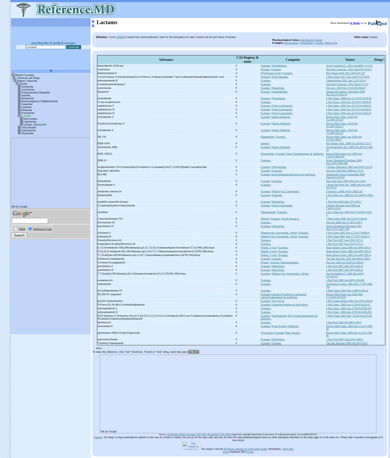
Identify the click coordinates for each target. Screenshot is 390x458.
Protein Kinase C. (290, 218)
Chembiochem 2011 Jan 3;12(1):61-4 (346, 80)
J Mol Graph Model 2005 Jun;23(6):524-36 (349, 300)
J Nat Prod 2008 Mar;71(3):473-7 (344, 201)
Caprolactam (306, 42)
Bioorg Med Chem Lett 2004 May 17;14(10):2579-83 (344, 296)
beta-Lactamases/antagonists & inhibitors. (293, 174)
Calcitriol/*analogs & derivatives (288, 294)
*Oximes (265, 69)
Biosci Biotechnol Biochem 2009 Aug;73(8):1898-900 (344, 162)
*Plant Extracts (279, 326)
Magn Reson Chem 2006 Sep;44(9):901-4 (348, 247)
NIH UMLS (201, 434)
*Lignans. (276, 258)
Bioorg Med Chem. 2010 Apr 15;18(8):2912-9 (342, 118)
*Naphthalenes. (279, 65)
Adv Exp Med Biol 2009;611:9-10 (344, 170)
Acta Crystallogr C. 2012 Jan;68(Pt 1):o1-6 (349, 65)
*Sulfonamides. (279, 91)
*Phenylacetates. (280, 76)
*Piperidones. (278, 98)
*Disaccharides (268, 212)
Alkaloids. (293, 326)
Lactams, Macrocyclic (325, 42)
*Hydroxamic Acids (270, 73)
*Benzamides (267, 136)
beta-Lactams (291, 42)
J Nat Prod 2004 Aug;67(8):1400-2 (344, 339)
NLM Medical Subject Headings (181, 434)
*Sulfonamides (279, 315)
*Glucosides (266, 332)
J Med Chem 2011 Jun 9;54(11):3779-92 (348, 76)
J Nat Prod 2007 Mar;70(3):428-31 (344, 266)
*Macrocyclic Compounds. (285, 191)
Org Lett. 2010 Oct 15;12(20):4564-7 (346, 87)
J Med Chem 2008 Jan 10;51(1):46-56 (346, 218)
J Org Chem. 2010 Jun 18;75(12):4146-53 (348, 105)
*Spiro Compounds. (282, 105)
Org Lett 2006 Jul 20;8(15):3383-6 (344, 262)
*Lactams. (276, 69)
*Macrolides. (278, 87)
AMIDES (121, 37)
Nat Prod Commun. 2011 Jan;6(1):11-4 (347, 84)
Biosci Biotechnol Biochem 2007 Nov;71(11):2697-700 (344, 227)
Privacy (250, 451)
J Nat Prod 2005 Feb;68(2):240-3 (344, 322)
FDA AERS (225, 434)
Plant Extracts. (293, 332)
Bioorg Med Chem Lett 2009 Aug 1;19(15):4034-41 (344, 155)
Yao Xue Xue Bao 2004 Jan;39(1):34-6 (346, 343)
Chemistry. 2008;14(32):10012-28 (344, 191)
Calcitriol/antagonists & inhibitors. (279, 297)
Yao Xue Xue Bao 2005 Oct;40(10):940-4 (348, 258)
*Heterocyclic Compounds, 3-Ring (278, 232)
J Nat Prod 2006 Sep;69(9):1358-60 (345, 280)
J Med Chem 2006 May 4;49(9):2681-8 (347, 290)
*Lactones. (277, 170)
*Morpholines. (279, 166)
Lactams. (265, 143)
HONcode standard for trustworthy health (245, 448)
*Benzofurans (267, 153)
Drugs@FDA (213, 434)
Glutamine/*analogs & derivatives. (289, 304)
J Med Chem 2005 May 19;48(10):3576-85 (349, 315)
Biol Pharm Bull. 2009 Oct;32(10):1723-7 (348, 143)
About (226, 451)
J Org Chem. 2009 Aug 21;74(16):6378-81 (349, 98)
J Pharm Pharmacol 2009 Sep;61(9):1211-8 (349, 166)
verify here (287, 448)
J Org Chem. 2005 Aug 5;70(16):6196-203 (349, 308)
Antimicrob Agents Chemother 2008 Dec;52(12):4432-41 (345, 93)
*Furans (264, 262)
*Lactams (265, 65)
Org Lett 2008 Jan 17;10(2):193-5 (344, 222)
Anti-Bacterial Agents (311, 39)
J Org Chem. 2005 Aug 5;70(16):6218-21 (348, 304)
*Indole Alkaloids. (281, 116)
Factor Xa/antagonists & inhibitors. (305, 153)
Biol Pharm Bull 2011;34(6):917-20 (345, 73)
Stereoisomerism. (289, 262)
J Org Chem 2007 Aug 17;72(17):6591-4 (348, 232)
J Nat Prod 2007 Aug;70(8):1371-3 (344, 240)
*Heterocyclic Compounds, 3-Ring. (290, 273)
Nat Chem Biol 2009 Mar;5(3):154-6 (346, 181)
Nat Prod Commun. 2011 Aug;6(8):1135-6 (349, 69)
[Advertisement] (238, 392)
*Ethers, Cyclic (268, 247)
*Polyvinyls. (278, 300)
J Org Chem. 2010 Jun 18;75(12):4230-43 (348, 102)
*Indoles (264, 218)
